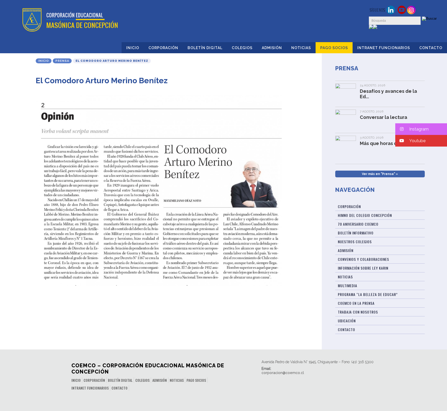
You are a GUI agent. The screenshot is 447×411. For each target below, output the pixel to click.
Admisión (272, 48)
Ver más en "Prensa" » (380, 174)
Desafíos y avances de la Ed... (388, 93)
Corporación (163, 48)
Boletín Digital (205, 48)
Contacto (430, 48)
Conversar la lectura (383, 117)
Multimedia (347, 285)
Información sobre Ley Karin (363, 268)
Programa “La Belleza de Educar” (368, 294)
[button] (421, 129)
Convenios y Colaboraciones (363, 259)
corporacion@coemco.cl (283, 373)
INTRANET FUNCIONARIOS (383, 48)
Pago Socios (334, 48)
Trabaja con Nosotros (358, 312)
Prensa (62, 61)
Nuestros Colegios (355, 241)
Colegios (242, 48)
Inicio (132, 48)
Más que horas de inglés (387, 143)
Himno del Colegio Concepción (365, 215)
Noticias (301, 48)
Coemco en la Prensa (356, 303)
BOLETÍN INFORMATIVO (356, 232)
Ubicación (347, 320)
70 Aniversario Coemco (358, 224)
